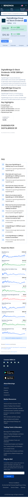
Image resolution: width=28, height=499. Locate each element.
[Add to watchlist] (25, 20)
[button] (22, 5)
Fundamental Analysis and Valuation (13, 444)
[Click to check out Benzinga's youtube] (18, 364)
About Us (6, 388)
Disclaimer (6, 487)
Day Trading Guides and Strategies (13, 446)
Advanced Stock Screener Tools (12, 403)
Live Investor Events (9, 448)
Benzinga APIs (9, 347)
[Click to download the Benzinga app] (9, 372)
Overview (5, 45)
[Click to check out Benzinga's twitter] (15, 364)
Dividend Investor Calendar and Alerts (14, 410)
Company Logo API (7, 348)
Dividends (7, 344)
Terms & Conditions (14, 482)
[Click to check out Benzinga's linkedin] (11, 364)
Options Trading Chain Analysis (12, 406)
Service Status (15, 487)
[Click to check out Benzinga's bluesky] (4, 367)
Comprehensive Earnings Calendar (13, 408)
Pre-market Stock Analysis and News (13, 451)
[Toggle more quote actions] (10, 41)
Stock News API (16, 347)
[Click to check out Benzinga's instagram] (8, 364)
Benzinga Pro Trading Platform (12, 431)
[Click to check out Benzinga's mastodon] (8, 367)
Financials (13, 45)
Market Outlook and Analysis (11, 419)
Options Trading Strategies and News (14, 434)
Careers (6, 390)
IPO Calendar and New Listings (12, 416)
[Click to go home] (9, 5)
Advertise (6, 392)
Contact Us (7, 395)
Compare (21, 45)
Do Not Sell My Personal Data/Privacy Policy (14, 485)
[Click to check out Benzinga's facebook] (4, 364)
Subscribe (9, 476)
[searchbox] (15, 13)
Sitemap (23, 487)
